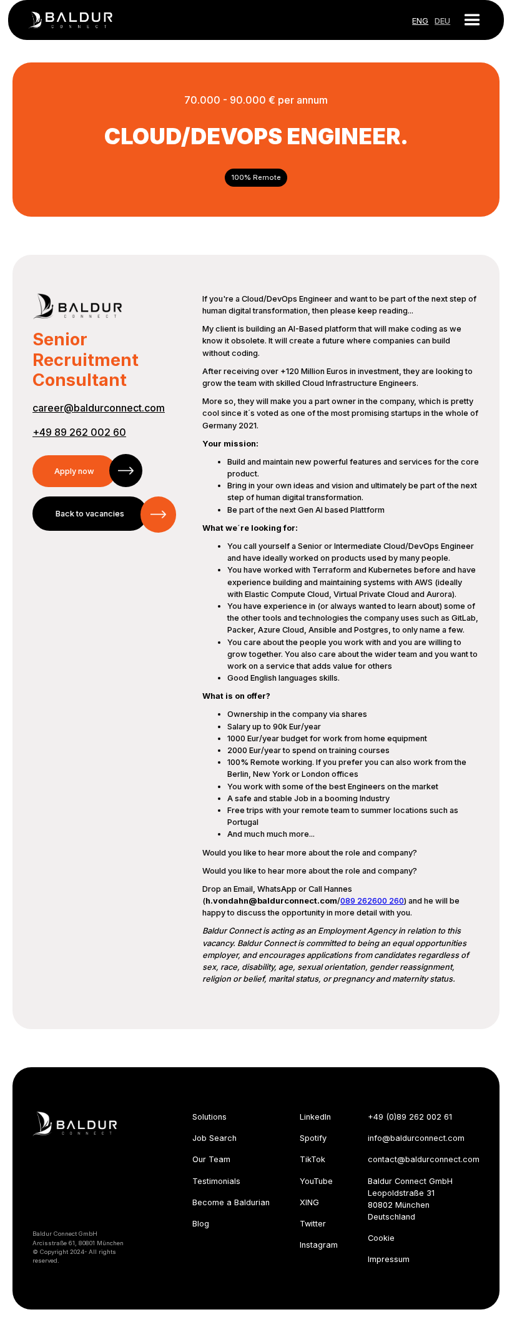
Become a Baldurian (231, 1202)
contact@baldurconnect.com (424, 1159)
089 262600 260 (372, 900)
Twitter (313, 1223)
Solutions (209, 1117)
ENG (420, 21)
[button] (467, 20)
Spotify (313, 1138)
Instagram (319, 1245)
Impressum (389, 1259)
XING (309, 1202)
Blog (200, 1223)
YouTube (316, 1181)
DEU (442, 21)
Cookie (381, 1238)
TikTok (312, 1159)
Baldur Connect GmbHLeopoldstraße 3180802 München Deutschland (410, 1199)
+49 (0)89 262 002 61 (410, 1117)
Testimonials (216, 1181)
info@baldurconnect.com (416, 1138)
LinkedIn (315, 1117)
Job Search (214, 1138)
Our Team (211, 1159)
